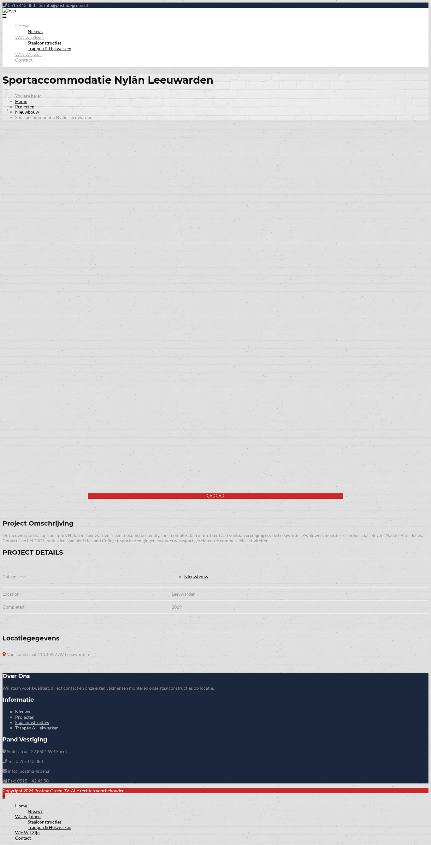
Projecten (24, 106)
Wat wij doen (29, 37)
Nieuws (35, 31)
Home (22, 26)
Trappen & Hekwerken (49, 48)
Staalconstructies (45, 42)
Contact (24, 60)
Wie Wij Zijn (28, 54)
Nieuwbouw (27, 112)
